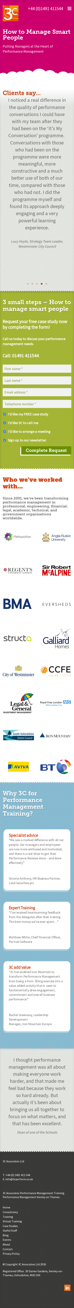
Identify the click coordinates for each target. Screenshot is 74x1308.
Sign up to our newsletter (27, 440)
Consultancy (10, 1212)
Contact (8, 1249)
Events (7, 1239)
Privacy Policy (11, 1253)
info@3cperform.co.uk (19, 1179)
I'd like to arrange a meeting (29, 431)
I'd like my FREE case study (28, 414)
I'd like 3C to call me (23, 422)
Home (6, 1207)
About (6, 1244)
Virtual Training (12, 1221)
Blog (6, 1235)
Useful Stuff (10, 1230)
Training (8, 1217)
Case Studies (10, 1226)
